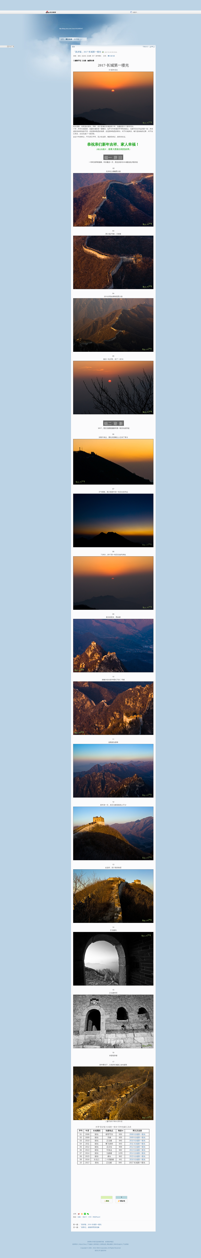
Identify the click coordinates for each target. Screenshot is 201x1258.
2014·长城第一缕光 (137, 1153)
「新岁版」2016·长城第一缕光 (90, 1224)
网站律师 (110, 1244)
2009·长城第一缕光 (137, 1137)
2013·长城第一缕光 (137, 1150)
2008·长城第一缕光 (137, 1134)
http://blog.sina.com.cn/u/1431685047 (71, 28)
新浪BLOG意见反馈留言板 (95, 1242)
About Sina (82, 1244)
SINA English (118, 1244)
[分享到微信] (88, 1214)
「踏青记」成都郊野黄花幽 (89, 1227)
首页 (62, 39)
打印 (90, 1217)
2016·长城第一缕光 (137, 1160)
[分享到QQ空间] (82, 1214)
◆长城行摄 (111, 56)
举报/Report (96, 1217)
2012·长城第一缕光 (137, 1147)
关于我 (76, 39)
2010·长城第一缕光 (137, 1141)
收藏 (79, 1217)
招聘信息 (103, 1244)
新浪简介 (75, 1244)
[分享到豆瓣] (85, 1214)
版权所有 (103, 1250)
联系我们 (96, 1244)
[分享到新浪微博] (79, 1214)
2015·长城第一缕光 (137, 1156)
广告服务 (90, 1244)
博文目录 (69, 39)
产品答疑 (126, 1244)
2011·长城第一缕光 (137, 1144)
